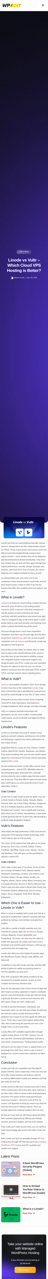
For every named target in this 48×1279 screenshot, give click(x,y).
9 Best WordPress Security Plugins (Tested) (33, 1167)
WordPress (31, 932)
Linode (4, 603)
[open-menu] (43, 5)
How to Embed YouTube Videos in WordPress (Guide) (34, 1189)
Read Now (28, 1175)
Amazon (21, 641)
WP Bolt (40, 1138)
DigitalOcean (17, 638)
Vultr (29, 638)
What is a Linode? (33, 1208)
